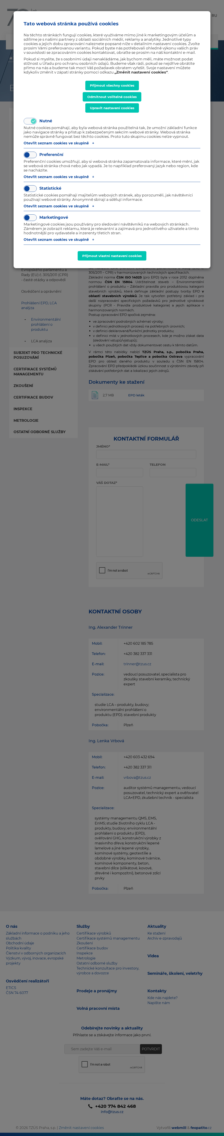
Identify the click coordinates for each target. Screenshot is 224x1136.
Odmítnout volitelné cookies (112, 97)
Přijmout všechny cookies (112, 85)
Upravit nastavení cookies (112, 108)
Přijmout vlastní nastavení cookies (112, 256)
